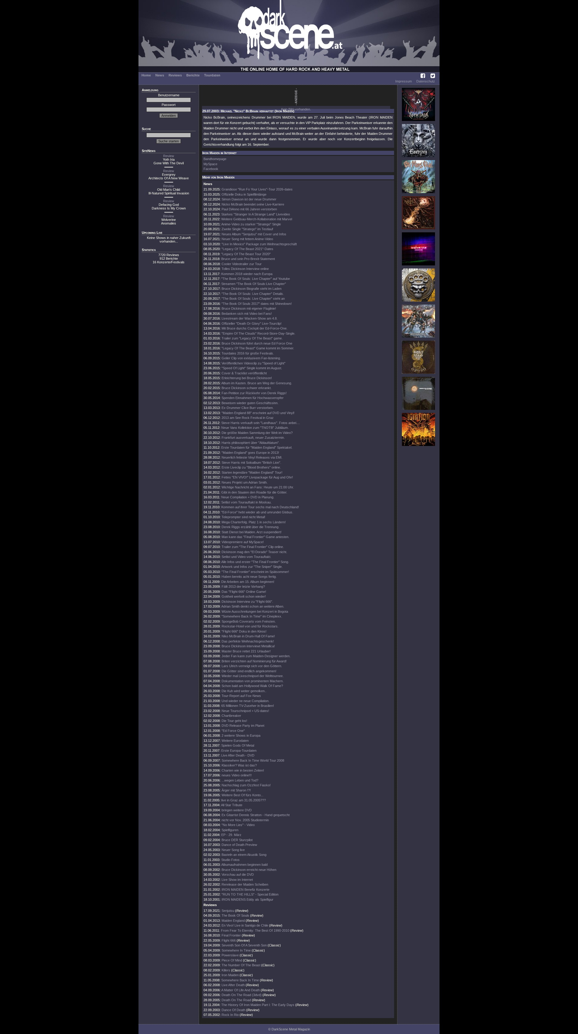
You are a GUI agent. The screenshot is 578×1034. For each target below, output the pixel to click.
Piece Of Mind (232, 960)
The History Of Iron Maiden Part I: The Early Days (257, 1005)
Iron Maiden (230, 975)
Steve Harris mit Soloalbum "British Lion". (251, 462)
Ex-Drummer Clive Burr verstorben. (248, 408)
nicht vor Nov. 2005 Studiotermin (245, 820)
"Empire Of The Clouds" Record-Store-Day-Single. (258, 333)
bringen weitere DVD (237, 810)
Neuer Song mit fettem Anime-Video (247, 239)
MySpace (210, 164)
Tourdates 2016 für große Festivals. (248, 353)
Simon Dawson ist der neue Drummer (249, 199)
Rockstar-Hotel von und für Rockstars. (250, 626)
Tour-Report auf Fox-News (241, 696)
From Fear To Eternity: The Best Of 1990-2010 (255, 930)
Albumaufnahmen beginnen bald (244, 864)
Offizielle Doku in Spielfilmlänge (244, 194)
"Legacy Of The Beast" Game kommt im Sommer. (258, 348)
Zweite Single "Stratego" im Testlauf (247, 229)
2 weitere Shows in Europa (241, 735)
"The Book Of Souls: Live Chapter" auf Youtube (255, 278)
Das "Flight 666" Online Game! (244, 591)
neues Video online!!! (237, 775)
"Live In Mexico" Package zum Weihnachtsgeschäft (259, 244)
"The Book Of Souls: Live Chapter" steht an (253, 298)
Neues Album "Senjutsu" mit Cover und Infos (254, 234)
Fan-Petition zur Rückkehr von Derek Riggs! (254, 393)
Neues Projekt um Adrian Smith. (245, 482)
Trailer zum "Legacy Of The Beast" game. (252, 338)
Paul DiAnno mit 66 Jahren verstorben (249, 209)
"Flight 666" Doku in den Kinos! (244, 631)
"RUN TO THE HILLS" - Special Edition (250, 894)
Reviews (175, 75)
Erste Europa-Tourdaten (238, 750)
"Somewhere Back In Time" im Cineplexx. (252, 616)
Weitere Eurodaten (235, 740)
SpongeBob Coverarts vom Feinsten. (249, 621)
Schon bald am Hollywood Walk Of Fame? (252, 686)
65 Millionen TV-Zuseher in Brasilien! (247, 705)
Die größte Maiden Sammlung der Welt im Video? (257, 433)
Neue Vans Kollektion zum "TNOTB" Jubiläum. (255, 427)
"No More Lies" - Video (238, 825)
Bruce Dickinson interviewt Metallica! (248, 646)
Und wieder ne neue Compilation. (245, 701)
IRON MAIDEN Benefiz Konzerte (245, 889)
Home (146, 75)
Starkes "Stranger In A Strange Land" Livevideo (255, 214)
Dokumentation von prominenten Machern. (253, 681)
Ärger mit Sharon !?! (236, 790)
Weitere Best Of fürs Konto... (242, 795)
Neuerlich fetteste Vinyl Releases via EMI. (252, 457)
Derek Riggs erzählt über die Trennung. (250, 527)
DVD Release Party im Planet (243, 725)
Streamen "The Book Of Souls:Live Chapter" (253, 284)
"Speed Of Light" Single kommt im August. (252, 368)
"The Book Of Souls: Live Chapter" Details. (253, 294)
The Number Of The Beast (241, 965)
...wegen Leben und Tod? (240, 780)
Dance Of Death (233, 1010)
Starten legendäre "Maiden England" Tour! (252, 472)
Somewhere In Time (236, 950)
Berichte (193, 75)
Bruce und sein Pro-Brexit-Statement (248, 259)
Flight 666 (229, 940)
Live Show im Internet (237, 879)
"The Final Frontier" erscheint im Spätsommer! (255, 572)
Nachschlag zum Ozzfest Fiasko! (246, 785)
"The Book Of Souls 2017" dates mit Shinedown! (257, 303)
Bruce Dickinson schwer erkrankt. (247, 388)
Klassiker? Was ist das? (239, 765)
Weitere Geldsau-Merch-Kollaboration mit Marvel (256, 219)
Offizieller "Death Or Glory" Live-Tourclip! (251, 323)
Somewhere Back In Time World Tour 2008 (253, 760)
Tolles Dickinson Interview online (245, 269)
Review (168, 156)
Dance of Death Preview (239, 845)
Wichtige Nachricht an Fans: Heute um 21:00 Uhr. (258, 487)
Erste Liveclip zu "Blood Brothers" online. (251, 467)
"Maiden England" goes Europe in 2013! (250, 452)
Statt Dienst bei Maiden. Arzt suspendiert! (251, 532)
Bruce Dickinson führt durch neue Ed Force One (257, 343)
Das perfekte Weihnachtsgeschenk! (248, 641)
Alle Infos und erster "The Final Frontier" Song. (255, 562)
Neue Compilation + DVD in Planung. (247, 497)
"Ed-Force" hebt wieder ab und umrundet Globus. (257, 512)
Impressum (403, 81)
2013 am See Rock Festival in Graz (248, 417)
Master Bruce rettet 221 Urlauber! (246, 651)
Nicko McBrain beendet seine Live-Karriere (253, 204)
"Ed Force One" (233, 730)
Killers (226, 970)
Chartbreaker (231, 715)
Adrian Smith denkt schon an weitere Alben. (252, 606)
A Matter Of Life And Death (240, 990)
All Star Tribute (231, 805)
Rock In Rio (230, 1015)
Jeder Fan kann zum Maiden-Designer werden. (256, 656)
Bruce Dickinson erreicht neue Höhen (249, 869)
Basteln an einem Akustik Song (244, 854)
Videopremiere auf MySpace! (243, 542)
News (159, 75)
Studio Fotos (230, 860)
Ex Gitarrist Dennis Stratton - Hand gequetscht (256, 815)
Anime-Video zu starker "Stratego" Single (251, 224)
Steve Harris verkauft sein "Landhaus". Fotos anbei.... (260, 423)
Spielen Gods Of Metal (237, 745)
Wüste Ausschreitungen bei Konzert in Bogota (255, 611)
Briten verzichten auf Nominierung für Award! (254, 661)
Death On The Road (236, 1000)
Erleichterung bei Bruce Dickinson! (247, 378)
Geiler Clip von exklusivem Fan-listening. (251, 358)
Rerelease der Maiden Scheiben (245, 884)
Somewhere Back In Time (240, 980)
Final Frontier (231, 935)
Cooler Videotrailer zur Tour (242, 264)
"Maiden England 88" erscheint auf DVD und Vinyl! (258, 413)
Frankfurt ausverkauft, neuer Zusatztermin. (253, 437)
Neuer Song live (233, 850)
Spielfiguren (230, 830)
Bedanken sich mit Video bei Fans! (247, 313)
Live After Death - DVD (237, 755)
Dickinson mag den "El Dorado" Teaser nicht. (254, 552)
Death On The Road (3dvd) (242, 995)
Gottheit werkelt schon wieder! (244, 596)
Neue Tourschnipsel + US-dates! (245, 711)
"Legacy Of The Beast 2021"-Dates (247, 249)
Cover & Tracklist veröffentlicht (244, 373)
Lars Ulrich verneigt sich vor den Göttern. (252, 666)
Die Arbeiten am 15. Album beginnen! (247, 582)
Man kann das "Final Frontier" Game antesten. (255, 537)
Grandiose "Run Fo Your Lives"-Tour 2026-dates (257, 189)
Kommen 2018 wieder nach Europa (246, 274)
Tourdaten (212, 75)
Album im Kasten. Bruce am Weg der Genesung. (256, 383)
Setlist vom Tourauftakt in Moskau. (246, 502)
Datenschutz (425, 81)
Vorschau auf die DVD (238, 874)
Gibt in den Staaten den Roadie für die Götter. (254, 492)
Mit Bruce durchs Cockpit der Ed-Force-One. (254, 328)
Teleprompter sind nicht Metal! (243, 517)
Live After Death (233, 985)
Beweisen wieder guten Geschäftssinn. (250, 403)
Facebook (211, 169)
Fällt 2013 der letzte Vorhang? (243, 586)
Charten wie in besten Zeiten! (243, 770)
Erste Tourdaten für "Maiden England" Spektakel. (256, 447)
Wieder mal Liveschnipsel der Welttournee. (253, 676)
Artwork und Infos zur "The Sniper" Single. (252, 566)
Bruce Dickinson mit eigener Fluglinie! (249, 308)
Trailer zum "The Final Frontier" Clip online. (253, 547)
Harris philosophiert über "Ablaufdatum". (251, 442)
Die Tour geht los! (234, 721)
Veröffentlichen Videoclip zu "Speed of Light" (253, 363)
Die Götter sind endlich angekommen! (249, 671)
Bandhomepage (215, 159)
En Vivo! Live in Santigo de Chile (245, 925)
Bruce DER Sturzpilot (237, 840)
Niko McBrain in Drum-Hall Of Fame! (248, 636)
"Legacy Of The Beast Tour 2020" (246, 254)
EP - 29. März (231, 835)
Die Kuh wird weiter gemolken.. (244, 691)
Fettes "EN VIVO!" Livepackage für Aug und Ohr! (257, 477)
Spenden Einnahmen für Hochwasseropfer (253, 398)
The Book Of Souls (235, 915)
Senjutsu (228, 910)
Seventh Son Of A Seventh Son (244, 945)
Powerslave (230, 955)
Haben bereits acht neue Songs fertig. (249, 576)
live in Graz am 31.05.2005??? (243, 800)
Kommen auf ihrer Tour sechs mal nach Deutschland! (260, 507)
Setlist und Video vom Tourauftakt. (246, 557)
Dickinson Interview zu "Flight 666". (247, 601)
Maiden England (234, 920)
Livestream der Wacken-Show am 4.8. (250, 318)
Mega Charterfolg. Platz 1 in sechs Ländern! (254, 522)
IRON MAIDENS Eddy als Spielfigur (247, 899)
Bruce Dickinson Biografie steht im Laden (251, 288)
